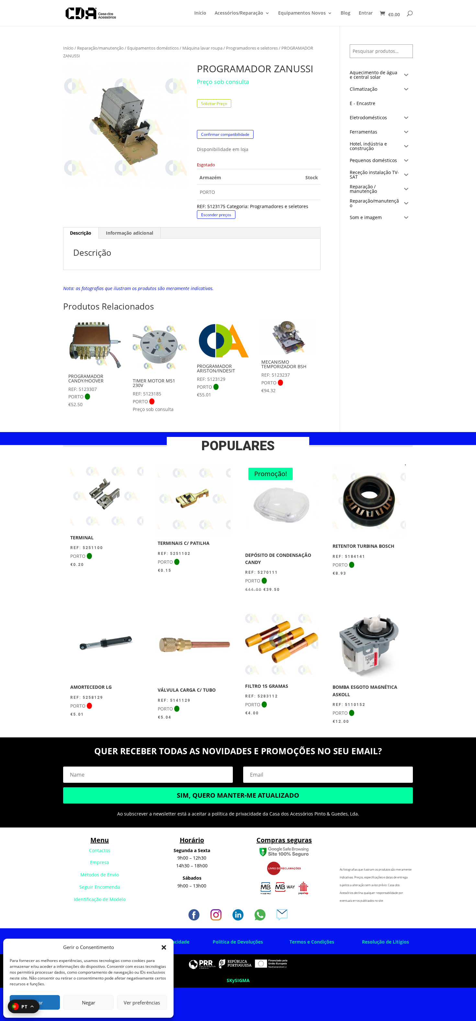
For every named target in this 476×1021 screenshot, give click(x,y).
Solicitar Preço (214, 103)
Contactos (99, 850)
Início (200, 13)
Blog (345, 13)
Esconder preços (216, 214)
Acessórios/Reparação (239, 13)
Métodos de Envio (99, 875)
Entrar (366, 13)
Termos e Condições (311, 942)
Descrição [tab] (80, 233)
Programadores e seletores (252, 48)
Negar (88, 1002)
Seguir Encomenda (99, 887)
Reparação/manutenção (100, 48)
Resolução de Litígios (385, 942)
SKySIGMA (238, 980)
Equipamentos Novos (302, 13)
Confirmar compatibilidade (225, 134)
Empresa (99, 862)
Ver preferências (142, 1002)
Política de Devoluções (238, 942)
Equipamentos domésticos (153, 48)
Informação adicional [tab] (129, 233)
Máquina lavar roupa (202, 48)
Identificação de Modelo (100, 899)
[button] (164, 947)
